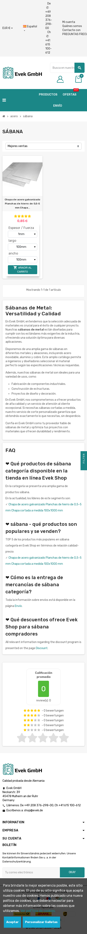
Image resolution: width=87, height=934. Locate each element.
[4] (25, 216)
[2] (19, 216)
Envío (18, 606)
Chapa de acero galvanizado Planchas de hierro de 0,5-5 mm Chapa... (22, 203)
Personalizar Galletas (41, 922)
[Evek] (22, 72)
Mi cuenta (68, 22)
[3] (22, 216)
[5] (29, 216)
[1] (15, 216)
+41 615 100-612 (70, 805)
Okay (72, 872)
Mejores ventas (18, 146)
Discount (42, 648)
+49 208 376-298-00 (38, 805)
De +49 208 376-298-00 (48, 16)
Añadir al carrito (22, 269)
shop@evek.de (33, 810)
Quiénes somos (72, 26)
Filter (83, 458)
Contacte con (71, 30)
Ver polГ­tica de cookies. (38, 911)
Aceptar (12, 922)
